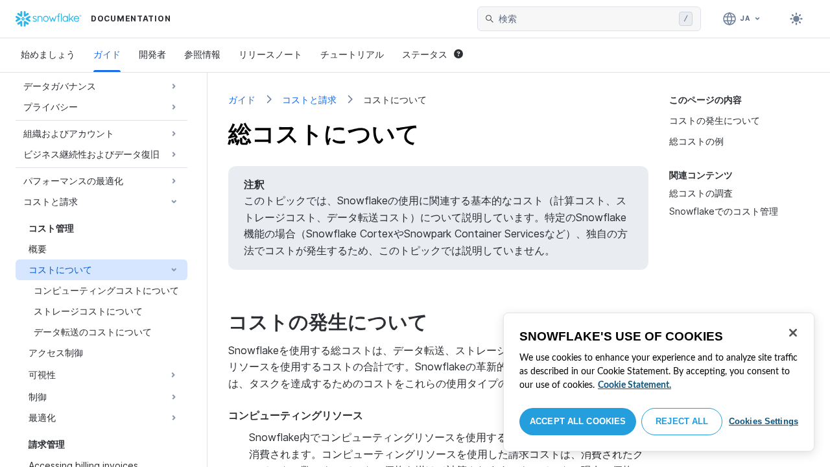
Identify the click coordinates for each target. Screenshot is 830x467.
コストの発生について (714, 120)
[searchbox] (586, 18)
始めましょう (48, 54)
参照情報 (202, 54)
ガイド (107, 54)
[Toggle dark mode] (796, 19)
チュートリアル (352, 54)
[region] (658, 382)
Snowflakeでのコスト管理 (723, 211)
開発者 (152, 54)
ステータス (424, 54)
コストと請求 (309, 99)
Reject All (682, 421)
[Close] (793, 332)
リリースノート (270, 54)
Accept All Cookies (578, 421)
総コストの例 (696, 141)
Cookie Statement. (634, 385)
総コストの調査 (701, 192)
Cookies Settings (763, 421)
